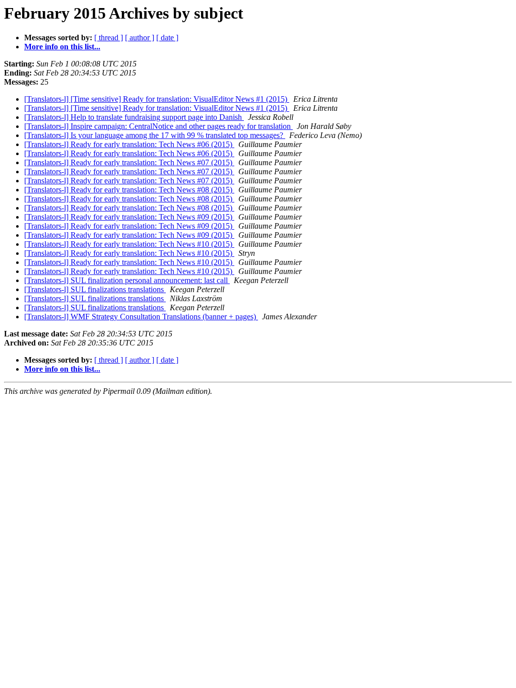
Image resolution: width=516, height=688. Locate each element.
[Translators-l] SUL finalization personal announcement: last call (127, 280)
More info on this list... (62, 46)
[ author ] (139, 37)
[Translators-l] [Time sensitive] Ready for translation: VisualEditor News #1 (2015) (156, 99)
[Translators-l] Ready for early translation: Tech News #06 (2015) (129, 144)
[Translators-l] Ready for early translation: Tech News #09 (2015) (129, 217)
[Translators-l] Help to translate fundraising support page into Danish (134, 117)
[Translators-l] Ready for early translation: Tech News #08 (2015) (129, 189)
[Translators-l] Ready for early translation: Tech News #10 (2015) (129, 244)
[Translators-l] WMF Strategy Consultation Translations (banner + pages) (141, 316)
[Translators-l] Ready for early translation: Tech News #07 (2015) (129, 162)
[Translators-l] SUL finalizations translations (95, 289)
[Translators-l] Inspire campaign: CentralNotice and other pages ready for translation (158, 126)
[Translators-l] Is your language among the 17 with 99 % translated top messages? (154, 135)
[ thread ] (108, 37)
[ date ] (167, 37)
